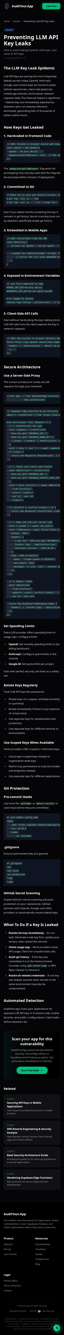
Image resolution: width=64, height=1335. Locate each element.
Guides (16, 21)
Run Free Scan (30, 1070)
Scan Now (51, 6)
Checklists (40, 1249)
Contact (8, 1290)
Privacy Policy (11, 1280)
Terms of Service (12, 1285)
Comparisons (42, 1259)
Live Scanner (10, 1254)
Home (7, 21)
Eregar (23, 1311)
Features (8, 1244)
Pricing (7, 1249)
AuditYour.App (15, 1214)
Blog (37, 1264)
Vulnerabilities (42, 1244)
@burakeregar (48, 1311)
